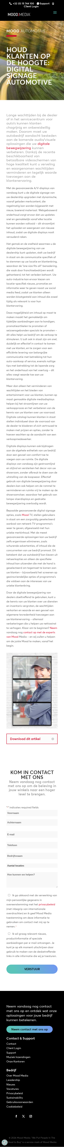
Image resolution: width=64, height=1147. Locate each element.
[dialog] (5, 1142)
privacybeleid (47, 904)
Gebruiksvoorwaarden (19, 1102)
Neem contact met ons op (29, 1029)
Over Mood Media (17, 1075)
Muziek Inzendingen (18, 1057)
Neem (53, 628)
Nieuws (10, 1084)
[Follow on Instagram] (30, 1116)
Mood (25, 514)
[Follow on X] (23, 1116)
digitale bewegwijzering (28, 145)
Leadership (13, 1080)
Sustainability (14, 1097)
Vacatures (12, 1088)
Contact (11, 1043)
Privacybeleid (14, 1093)
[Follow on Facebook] (16, 1116)
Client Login (31, 6)
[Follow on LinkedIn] (9, 1116)
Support (45, 3)
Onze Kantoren (15, 1061)
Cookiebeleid (14, 1106)
